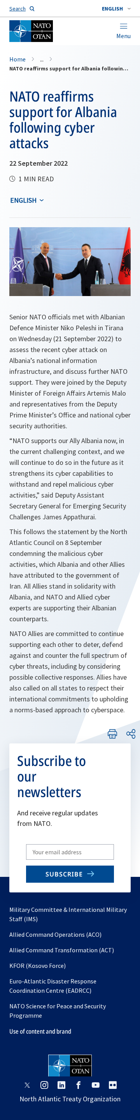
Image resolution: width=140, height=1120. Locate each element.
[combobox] (116, 8)
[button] (116, 8)
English (23, 200)
